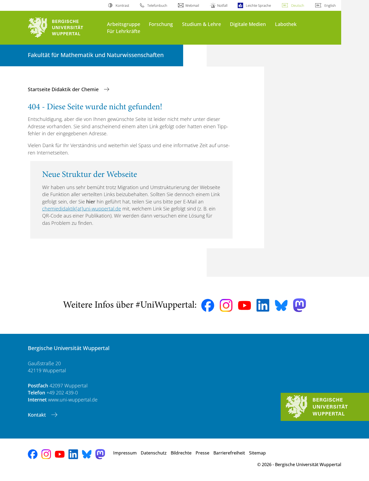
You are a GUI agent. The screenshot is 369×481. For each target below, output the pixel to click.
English (330, 5)
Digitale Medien (248, 24)
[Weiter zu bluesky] (281, 305)
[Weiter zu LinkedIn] (262, 305)
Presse (202, 453)
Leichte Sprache (258, 5)
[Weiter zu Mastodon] (299, 305)
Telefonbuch (157, 5)
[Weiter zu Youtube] (244, 305)
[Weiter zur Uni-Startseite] (65, 27)
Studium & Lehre (201, 24)
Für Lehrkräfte (123, 31)
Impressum (125, 453)
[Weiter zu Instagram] (226, 305)
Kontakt (37, 414)
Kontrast (122, 5)
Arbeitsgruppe (123, 24)
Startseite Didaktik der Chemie (64, 89)
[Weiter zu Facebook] (207, 305)
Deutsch (297, 5)
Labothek (286, 24)
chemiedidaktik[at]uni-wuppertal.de (81, 208)
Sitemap (257, 453)
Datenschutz (154, 453)
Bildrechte (181, 453)
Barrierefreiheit (229, 453)
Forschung (161, 24)
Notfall (222, 5)
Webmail (192, 5)
